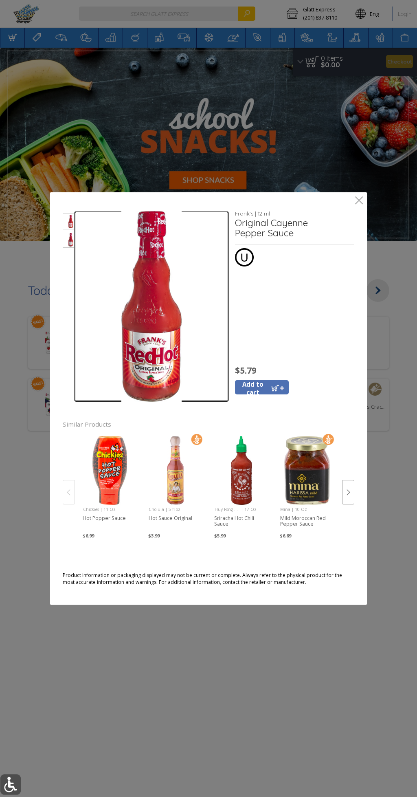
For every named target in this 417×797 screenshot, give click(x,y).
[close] (359, 201)
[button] (69, 223)
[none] (109, 483)
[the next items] (348, 492)
